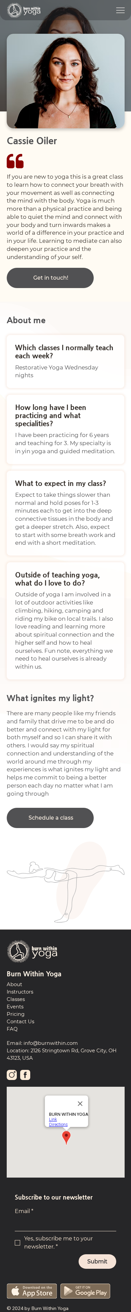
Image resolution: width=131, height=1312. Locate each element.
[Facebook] (25, 1074)
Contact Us (20, 1022)
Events (15, 1007)
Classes (16, 999)
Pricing (16, 1014)
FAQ (12, 1029)
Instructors (20, 992)
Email (24, 1211)
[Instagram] (12, 1074)
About (14, 984)
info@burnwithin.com (51, 1043)
